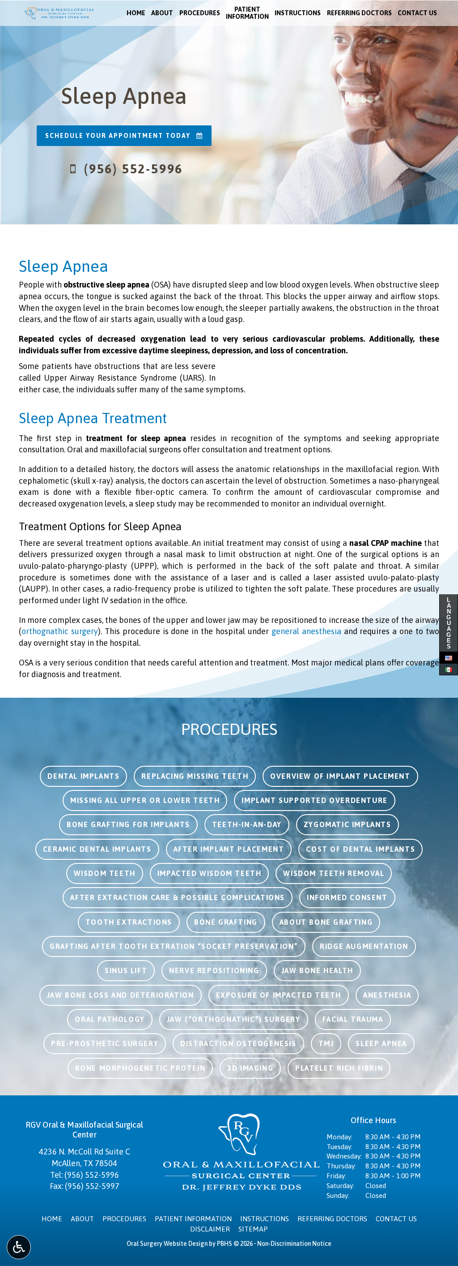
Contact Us (417, 13)
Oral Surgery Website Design (167, 1243)
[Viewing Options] (19, 1247)
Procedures (199, 13)
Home (136, 13)
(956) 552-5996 (91, 1175)
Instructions (298, 13)
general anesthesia (306, 631)
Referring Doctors (359, 13)
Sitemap (253, 1229)
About (162, 13)
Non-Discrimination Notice (294, 1243)
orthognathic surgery (59, 631)
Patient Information (193, 1219)
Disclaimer (210, 1229)
